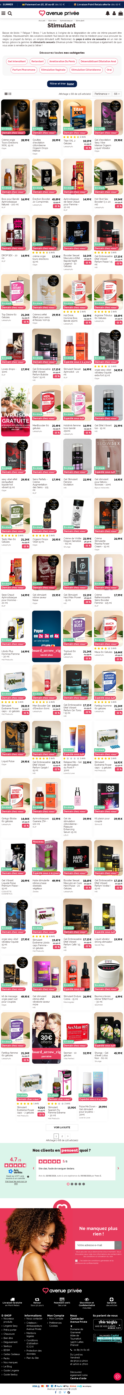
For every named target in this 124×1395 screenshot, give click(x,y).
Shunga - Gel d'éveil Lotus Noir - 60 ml (101, 1056)
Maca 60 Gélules (103, 652)
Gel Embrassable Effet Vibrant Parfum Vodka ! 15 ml (104, 884)
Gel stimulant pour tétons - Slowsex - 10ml (103, 482)
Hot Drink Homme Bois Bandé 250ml (71, 318)
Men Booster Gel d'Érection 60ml (41, 707)
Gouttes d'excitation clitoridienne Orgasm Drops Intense (40, 145)
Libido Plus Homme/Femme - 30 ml (11, 654)
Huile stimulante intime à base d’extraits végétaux (41, 884)
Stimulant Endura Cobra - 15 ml (72, 997)
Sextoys (8, 1346)
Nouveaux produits (9, 1320)
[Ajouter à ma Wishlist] (27, 124)
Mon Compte (56, 1318)
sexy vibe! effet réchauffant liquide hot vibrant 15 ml (9, 483)
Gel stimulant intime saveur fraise (39, 598)
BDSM (7, 1350)
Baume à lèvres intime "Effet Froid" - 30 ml (104, 999)
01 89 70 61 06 (81, 1350)
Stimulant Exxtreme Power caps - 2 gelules (25, 1110)
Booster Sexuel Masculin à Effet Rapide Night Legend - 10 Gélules (72, 261)
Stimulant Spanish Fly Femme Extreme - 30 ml (56, 1111)
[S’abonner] (118, 1245)
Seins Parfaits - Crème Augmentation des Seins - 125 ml (40, 484)
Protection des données (34, 1352)
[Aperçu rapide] (27, 130)
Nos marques (11, 1362)
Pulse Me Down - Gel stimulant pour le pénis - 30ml (88, 1110)
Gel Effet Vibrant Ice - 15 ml (103, 426)
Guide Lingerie (11, 1370)
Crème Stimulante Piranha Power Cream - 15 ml (102, 542)
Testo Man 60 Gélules (9, 540)
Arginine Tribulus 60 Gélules (103, 316)
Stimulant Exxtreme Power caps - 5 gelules (103, 765)
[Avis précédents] (33, 1168)
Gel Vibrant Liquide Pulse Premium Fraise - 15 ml (10, 884)
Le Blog (8, 1366)
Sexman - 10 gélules (70, 1054)
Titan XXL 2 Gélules (69, 142)
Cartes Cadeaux (12, 1354)
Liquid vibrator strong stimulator (103, 940)
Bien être (8, 1338)
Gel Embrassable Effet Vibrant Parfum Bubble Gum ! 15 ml (42, 373)
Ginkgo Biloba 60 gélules (9, 820)
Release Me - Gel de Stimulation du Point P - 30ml (73, 766)
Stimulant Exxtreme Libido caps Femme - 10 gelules (41, 944)
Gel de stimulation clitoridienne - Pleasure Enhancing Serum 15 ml (71, 825)
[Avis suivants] (118, 1168)
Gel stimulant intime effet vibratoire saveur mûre (41, 1000)
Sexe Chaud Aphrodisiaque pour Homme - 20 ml (9, 599)
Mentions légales (31, 1335)
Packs (7, 1358)
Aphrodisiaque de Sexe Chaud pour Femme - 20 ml (71, 203)
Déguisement (10, 1342)
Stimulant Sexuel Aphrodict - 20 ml (72, 372)
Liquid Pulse (8, 761)
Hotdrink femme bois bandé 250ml (72, 428)
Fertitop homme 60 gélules (103, 707)
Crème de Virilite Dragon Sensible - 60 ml (72, 541)
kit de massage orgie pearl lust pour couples (9, 999)
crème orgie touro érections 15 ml (41, 259)
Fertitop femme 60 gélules (10, 1054)
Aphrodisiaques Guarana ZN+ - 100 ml (41, 821)
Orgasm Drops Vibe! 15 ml (40, 540)
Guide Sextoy (11, 1374)
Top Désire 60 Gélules (9, 316)
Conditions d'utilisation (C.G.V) (32, 1343)
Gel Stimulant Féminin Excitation (71, 482)
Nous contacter (34, 1318)
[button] (107, 13)
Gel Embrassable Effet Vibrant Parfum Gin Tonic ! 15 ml (73, 709)
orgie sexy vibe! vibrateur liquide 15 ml (10, 942)
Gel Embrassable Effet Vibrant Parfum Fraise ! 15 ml (104, 260)
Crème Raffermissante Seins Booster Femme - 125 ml (103, 599)
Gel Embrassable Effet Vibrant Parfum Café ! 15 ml (73, 943)
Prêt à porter (10, 1330)
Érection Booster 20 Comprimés (41, 200)
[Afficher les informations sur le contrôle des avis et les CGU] (28, 1176)
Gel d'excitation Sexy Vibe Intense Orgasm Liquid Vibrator (103, 144)
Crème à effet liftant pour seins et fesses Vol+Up (41, 317)
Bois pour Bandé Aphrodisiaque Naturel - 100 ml (10, 202)
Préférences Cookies (55, 1324)
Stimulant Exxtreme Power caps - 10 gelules (11, 708)
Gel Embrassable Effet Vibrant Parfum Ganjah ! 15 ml (42, 766)
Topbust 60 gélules (70, 652)
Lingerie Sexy (11, 1326)
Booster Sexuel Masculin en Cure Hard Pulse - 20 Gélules (73, 884)
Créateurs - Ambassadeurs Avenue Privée (34, 1326)
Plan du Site (32, 1358)
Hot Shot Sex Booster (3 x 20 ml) (103, 202)
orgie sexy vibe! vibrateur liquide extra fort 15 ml (103, 373)
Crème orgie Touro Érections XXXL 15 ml (10, 143)
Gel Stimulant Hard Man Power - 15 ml (72, 598)
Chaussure (9, 1334)
